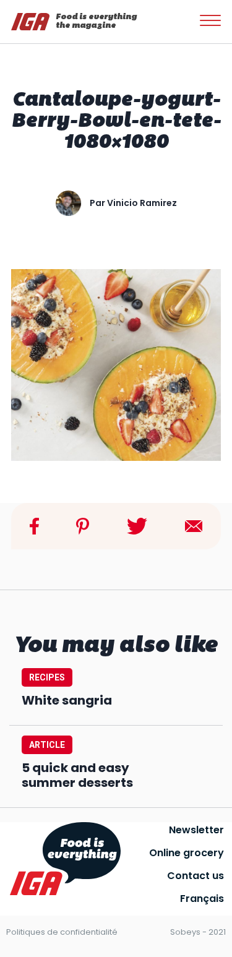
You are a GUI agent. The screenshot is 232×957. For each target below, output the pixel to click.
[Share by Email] (193, 525)
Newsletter (196, 830)
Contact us (195, 876)
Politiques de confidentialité (62, 932)
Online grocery (186, 853)
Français (202, 898)
